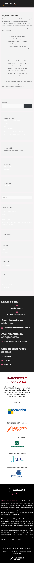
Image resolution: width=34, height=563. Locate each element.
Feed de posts (5, 281)
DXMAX (6, 126)
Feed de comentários (7, 284)
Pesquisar (4, 102)
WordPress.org (6, 287)
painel (5, 84)
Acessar (4, 279)
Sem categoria (8, 185)
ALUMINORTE (8, 129)
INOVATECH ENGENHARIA (12, 120)
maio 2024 (7, 169)
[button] (31, 3)
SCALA (6, 123)
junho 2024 (7, 166)
